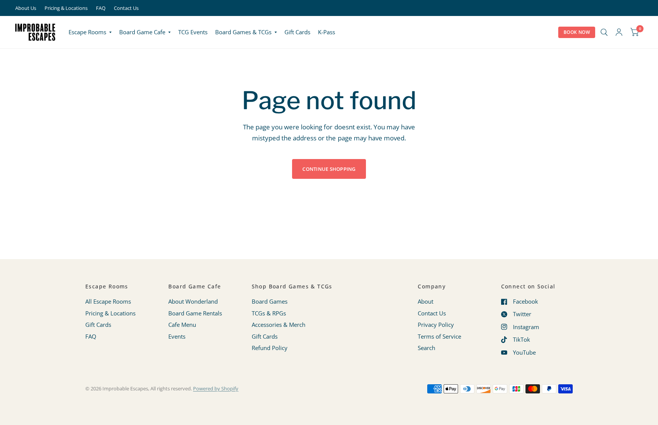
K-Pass (326, 32)
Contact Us (126, 8)
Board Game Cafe (142, 32)
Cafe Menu (182, 324)
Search (426, 348)
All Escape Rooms (108, 301)
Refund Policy (269, 348)
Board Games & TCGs (243, 32)
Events (176, 336)
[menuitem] (90, 32)
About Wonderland (193, 301)
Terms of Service (439, 336)
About (425, 301)
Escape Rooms (87, 32)
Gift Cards (297, 32)
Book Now (577, 32)
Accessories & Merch (278, 324)
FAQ (100, 8)
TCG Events (193, 32)
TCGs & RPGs (269, 313)
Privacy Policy (436, 324)
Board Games (269, 301)
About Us (25, 8)
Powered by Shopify (215, 388)
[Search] (604, 32)
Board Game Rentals (195, 313)
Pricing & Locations (66, 8)
